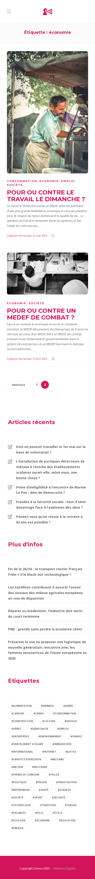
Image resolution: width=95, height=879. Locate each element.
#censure (17, 713)
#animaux (47, 705)
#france (76, 736)
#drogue (71, 721)
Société (15, 185)
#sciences (64, 789)
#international (22, 751)
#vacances (18, 812)
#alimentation (21, 705)
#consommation (64, 713)
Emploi (68, 181)
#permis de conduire (25, 774)
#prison (41, 782)
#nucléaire (39, 767)
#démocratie (39, 728)
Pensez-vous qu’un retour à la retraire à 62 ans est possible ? (49, 519)
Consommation (22, 181)
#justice (70, 751)
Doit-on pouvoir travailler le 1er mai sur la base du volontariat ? (51, 449)
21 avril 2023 (40, 358)
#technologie (21, 805)
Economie (49, 181)
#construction (22, 721)
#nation (17, 767)
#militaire (57, 759)
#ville (39, 812)
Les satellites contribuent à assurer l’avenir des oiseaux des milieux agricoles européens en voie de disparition (45, 593)
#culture (48, 721)
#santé (43, 789)
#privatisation (66, 782)
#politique (19, 782)
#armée (68, 705)
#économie (42, 820)
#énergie (17, 828)
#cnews (38, 713)
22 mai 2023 (40, 235)
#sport (38, 797)
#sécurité (58, 797)
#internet (49, 751)
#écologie (18, 820)
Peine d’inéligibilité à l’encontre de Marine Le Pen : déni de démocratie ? (51, 490)
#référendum (20, 789)
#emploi (62, 728)
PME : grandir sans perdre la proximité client (45, 629)
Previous (18, 385)
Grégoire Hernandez (19, 235)
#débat (16, 728)
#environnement (49, 736)
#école (57, 812)
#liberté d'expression (26, 759)
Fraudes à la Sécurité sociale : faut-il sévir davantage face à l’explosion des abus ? (51, 505)
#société (17, 797)
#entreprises (20, 736)
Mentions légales (64, 868)
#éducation (67, 820)
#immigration (62, 744)
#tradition (48, 805)
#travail (71, 805)
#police (54, 774)
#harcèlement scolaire (27, 744)
